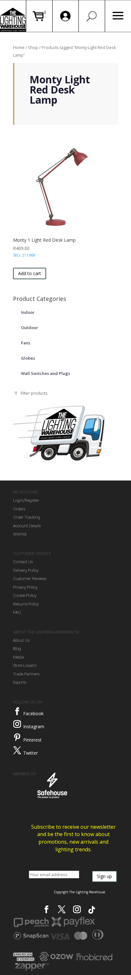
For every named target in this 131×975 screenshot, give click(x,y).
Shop (33, 47)
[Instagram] (17, 724)
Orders (19, 509)
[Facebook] (17, 711)
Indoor (28, 312)
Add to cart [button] (29, 273)
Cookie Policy (25, 595)
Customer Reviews (29, 578)
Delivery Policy (25, 570)
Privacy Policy (25, 587)
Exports (19, 682)
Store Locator (25, 665)
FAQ (17, 612)
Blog (17, 648)
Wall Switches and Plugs (45, 373)
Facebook (33, 713)
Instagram (33, 726)
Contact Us (23, 561)
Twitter (30, 753)
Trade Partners (26, 674)
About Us (21, 640)
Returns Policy (26, 604)
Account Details (27, 525)
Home (18, 47)
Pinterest (32, 740)
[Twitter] (17, 750)
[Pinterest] (17, 737)
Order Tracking (26, 517)
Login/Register (26, 500)
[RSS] (91, 910)
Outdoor (29, 327)
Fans (25, 343)
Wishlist (20, 534)
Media (18, 657)
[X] (62, 909)
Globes (28, 358)
